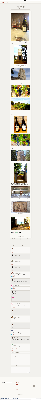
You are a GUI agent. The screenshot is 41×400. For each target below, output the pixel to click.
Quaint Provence (13, 238)
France (21, 235)
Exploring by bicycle (17, 382)
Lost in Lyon (17, 389)
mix (14, 148)
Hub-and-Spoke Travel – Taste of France (17, 356)
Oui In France (17, 384)
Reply (12, 252)
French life (24, 235)
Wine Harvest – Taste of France (16, 352)
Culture (15, 235)
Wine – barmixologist (15, 354)
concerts (26, 183)
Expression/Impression (18, 386)
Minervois (18, 236)
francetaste (15, 279)
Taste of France (4, 2)
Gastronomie (17, 235)
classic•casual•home (16, 303)
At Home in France (17, 388)
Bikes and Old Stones (27, 238)
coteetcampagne (15, 285)
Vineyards (21, 236)
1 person (14, 276)
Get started (25, 0)
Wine (23, 236)
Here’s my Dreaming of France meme (15, 348)
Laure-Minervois (27, 235)
